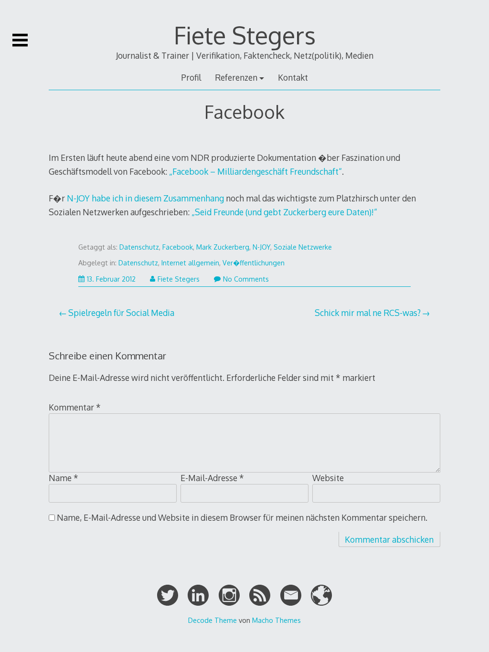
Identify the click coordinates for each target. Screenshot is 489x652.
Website (328, 478)
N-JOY (261, 247)
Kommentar (75, 407)
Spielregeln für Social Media (121, 312)
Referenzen (236, 77)
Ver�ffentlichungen (254, 263)
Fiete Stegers (245, 35)
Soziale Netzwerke (303, 247)
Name (63, 478)
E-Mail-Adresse (212, 478)
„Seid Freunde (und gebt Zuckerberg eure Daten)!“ (284, 212)
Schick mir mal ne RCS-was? (368, 312)
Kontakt (293, 77)
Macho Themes (276, 620)
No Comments (246, 279)
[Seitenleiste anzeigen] (20, 40)
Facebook (177, 247)
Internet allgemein (190, 263)
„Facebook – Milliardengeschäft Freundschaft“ (255, 171)
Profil (191, 77)
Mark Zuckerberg (222, 247)
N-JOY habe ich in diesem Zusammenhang (145, 198)
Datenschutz (139, 247)
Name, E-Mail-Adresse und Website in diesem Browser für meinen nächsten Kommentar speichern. (242, 517)
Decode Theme (212, 620)
